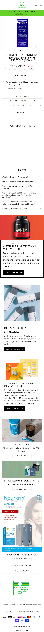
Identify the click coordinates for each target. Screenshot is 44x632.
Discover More (13, 272)
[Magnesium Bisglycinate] (22, 469)
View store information (13, 88)
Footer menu (21, 571)
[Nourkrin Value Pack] (22, 523)
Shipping (18, 69)
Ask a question (22, 105)
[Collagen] (22, 430)
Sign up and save (21, 565)
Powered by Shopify (22, 630)
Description (22, 96)
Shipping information (22, 101)
